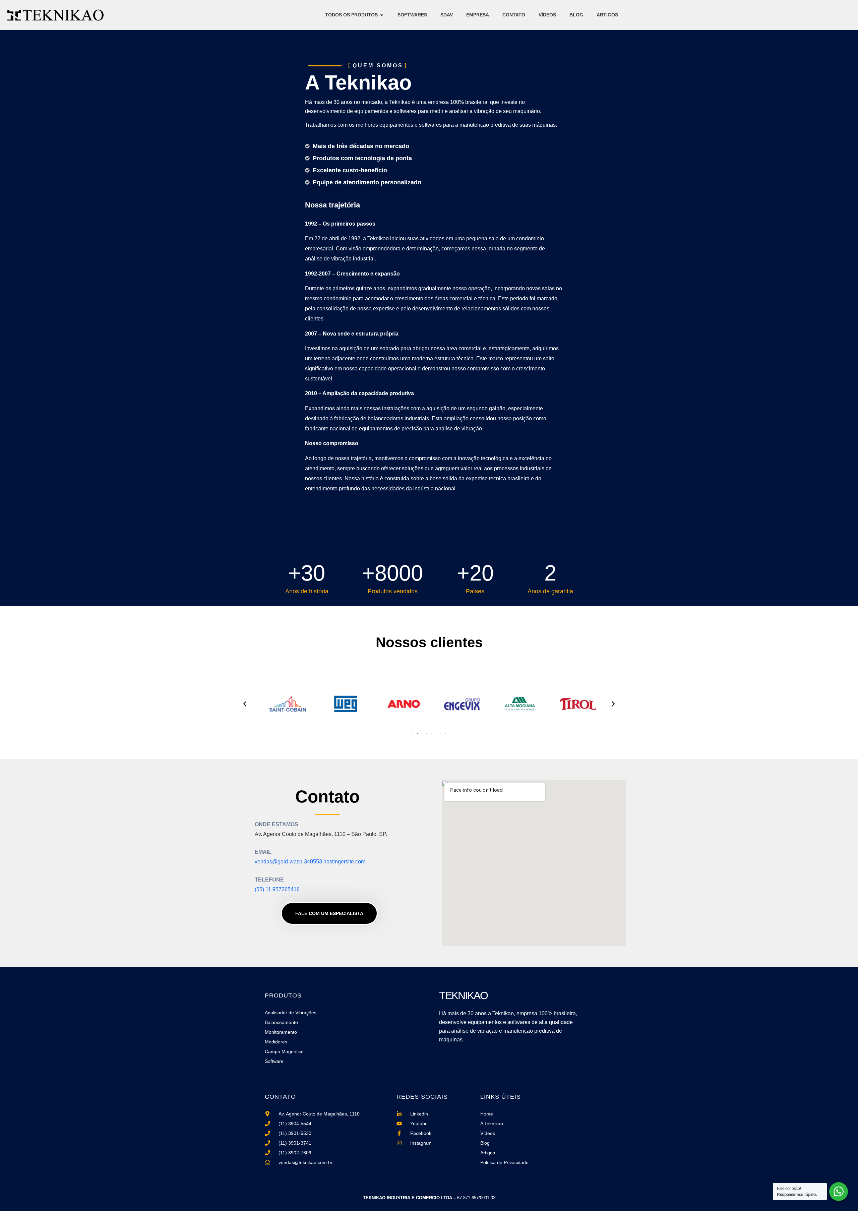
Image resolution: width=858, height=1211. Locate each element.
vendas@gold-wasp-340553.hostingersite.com (310, 861)
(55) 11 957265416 (277, 889)
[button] (244, 703)
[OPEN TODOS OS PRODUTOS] (381, 14)
